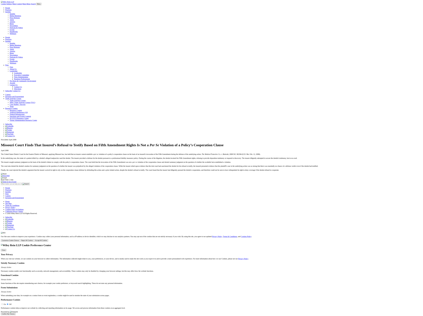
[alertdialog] (211, 279)
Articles (12, 22)
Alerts (12, 20)
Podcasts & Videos (16, 28)
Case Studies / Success (17, 104)
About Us (13, 69)
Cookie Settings (6, 4)
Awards (12, 83)
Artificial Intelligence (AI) (19, 112)
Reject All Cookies (27, 240)
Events (12, 30)
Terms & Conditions (12, 205)
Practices (8, 10)
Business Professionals (22, 79)
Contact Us (14, 85)
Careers (8, 95)
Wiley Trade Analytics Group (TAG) (22, 102)
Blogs (12, 24)
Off (10, 304)
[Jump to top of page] (8, 182)
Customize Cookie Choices (10, 240)
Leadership (13, 71)
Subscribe (8, 91)
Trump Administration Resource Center (23, 120)
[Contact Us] (10, 136)
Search (33, 4)
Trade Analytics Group (13, 98)
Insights (8, 12)
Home (7, 201)
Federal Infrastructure (17, 114)
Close (3, 250)
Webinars (13, 34)
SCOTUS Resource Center (19, 118)
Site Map (8, 203)
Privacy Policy (10, 207)
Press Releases (15, 18)
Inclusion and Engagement (14, 96)
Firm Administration (21, 77)
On (5, 304)
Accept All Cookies (41, 240)
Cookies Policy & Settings (14, 209)
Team (12, 106)
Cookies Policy (246, 236)
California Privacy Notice (14, 211)
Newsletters (14, 26)
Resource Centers (11, 108)
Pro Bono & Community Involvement (23, 81)
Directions (17, 89)
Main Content (17, 4)
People (7, 8)
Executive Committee (21, 75)
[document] (211, 279)
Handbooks (14, 32)
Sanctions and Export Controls (20, 116)
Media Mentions (15, 16)
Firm (7, 65)
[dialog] (211, 239)
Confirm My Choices (8, 314)
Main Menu (26, 4)
